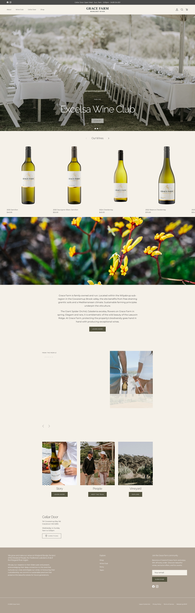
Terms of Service (169, 604)
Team (102, 570)
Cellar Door (32, 9)
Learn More (97, 329)
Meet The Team (97, 494)
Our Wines (97, 138)
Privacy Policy (157, 604)
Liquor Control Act (144, 604)
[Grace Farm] (97, 9)
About (9, 9)
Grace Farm (16, 604)
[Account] (176, 9)
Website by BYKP (181, 604)
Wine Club (19, 9)
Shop (42, 9)
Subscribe (159, 579)
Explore (135, 494)
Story (102, 567)
